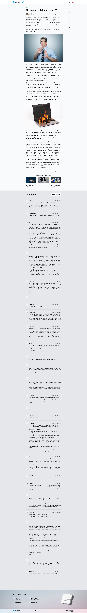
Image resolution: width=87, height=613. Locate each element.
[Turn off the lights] (67, 2)
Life (27, 7)
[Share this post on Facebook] (69, 22)
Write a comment (56, 194)
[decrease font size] (69, 14)
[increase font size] (69, 10)
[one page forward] (48, 583)
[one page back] (39, 583)
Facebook (37, 610)
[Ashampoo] (17, 611)
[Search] (69, 2)
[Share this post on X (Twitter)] (69, 19)
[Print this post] (69, 28)
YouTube (43, 610)
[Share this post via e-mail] (69, 25)
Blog (48, 610)
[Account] (64, 2)
